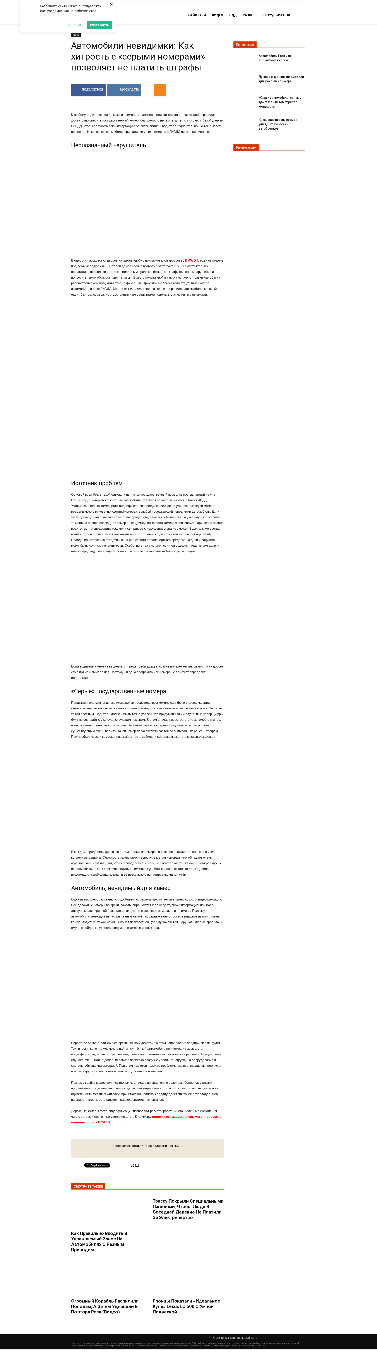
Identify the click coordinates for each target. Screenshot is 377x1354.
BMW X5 (191, 260)
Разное (249, 15)
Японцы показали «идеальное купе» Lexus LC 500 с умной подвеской (186, 1306)
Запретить (75, 24)
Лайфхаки (197, 15)
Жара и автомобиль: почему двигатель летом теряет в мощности (280, 102)
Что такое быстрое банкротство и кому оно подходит (162, 1345)
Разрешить (99, 24)
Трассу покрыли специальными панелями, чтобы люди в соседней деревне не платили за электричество (188, 1209)
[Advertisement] (147, 335)
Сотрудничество (276, 15)
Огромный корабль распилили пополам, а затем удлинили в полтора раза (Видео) (105, 1306)
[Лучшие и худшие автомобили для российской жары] (244, 80)
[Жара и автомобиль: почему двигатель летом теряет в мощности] (244, 101)
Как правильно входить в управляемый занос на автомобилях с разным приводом (99, 1241)
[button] (300, 14)
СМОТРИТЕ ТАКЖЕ (88, 1186)
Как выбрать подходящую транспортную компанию (220, 1343)
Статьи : (76, 1343)
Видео (217, 15)
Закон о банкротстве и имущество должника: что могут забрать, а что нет (228, 1345)
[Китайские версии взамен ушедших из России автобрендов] (244, 123)
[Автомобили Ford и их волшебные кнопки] (244, 59)
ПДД (233, 15)
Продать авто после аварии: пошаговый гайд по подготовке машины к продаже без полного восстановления (136, 1343)
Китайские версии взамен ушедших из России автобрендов (278, 124)
